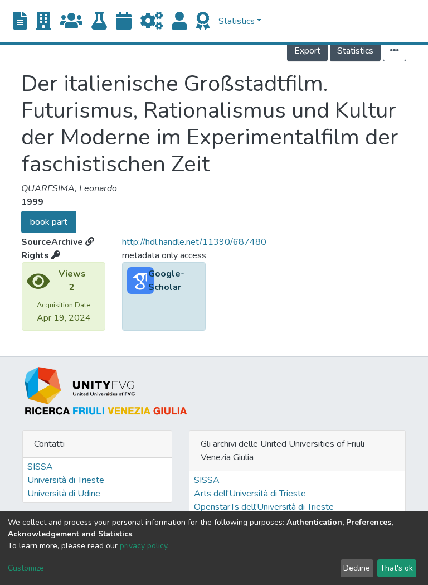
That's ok (396, 568)
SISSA (40, 467)
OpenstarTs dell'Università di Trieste (264, 507)
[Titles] (20, 21)
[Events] (123, 21)
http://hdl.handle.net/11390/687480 (194, 242)
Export (307, 51)
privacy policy (143, 545)
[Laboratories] (99, 21)
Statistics (355, 51)
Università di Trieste (65, 480)
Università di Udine (63, 493)
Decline (356, 568)
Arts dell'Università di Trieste (250, 493)
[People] (179, 21)
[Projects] (151, 21)
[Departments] (43, 21)
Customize (26, 568)
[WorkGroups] (71, 21)
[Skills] (203, 21)
